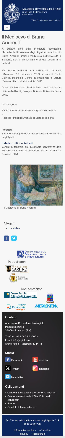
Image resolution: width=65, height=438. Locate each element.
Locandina (14, 228)
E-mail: (9, 340)
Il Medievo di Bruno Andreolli (17, 143)
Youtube (43, 360)
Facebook (16, 360)
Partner (11, 403)
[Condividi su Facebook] (7, 238)
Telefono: (10, 336)
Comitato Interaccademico (21, 407)
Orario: (8, 343)
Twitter (15, 368)
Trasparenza (38, 433)
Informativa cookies (25, 430)
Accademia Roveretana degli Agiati (24, 323)
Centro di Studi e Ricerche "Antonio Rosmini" (32, 392)
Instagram (44, 368)
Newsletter (17, 377)
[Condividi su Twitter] (14, 238)
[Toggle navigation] (7, 27)
